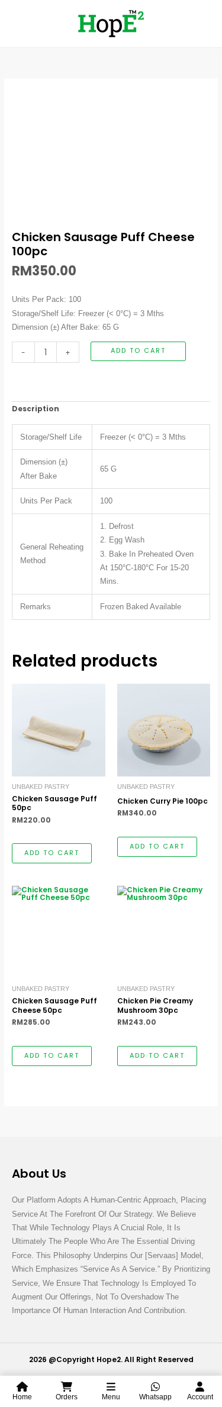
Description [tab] (35, 409)
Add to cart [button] (51, 853)
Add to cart (138, 350)
